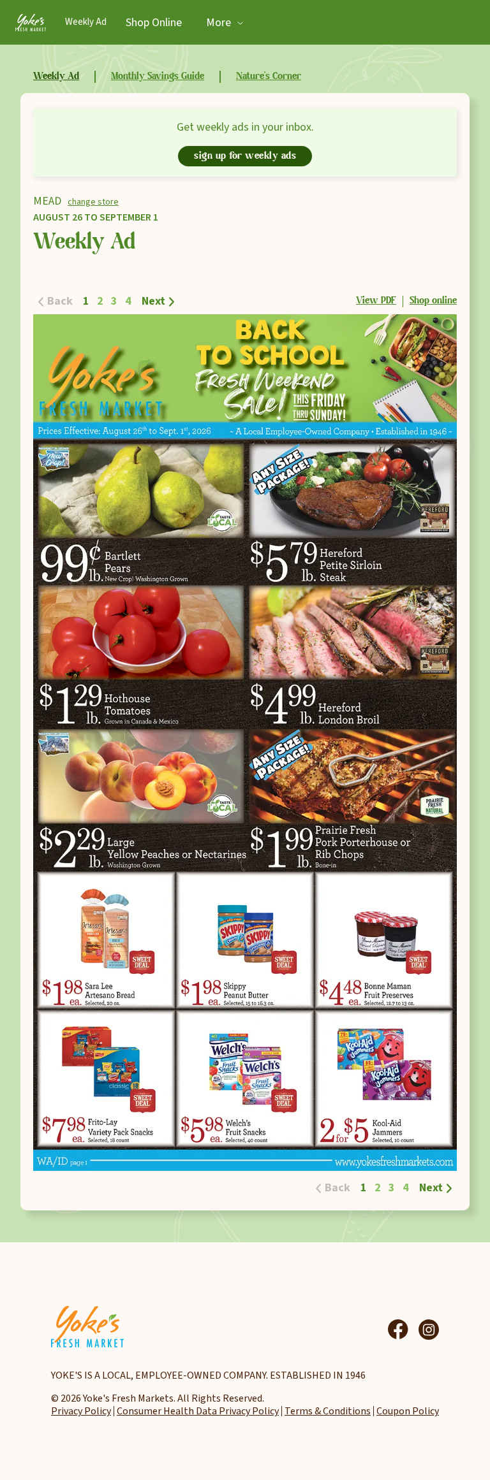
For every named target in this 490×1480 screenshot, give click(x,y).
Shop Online (154, 23)
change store (93, 202)
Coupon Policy (407, 1411)
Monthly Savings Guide (157, 76)
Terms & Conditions (328, 1411)
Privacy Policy (81, 1411)
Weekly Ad (86, 22)
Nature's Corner (268, 76)
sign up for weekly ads (245, 156)
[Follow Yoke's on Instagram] (429, 1329)
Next (153, 301)
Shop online (433, 301)
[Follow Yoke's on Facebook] (398, 1329)
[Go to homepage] (30, 22)
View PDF (376, 301)
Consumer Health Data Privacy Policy (198, 1411)
